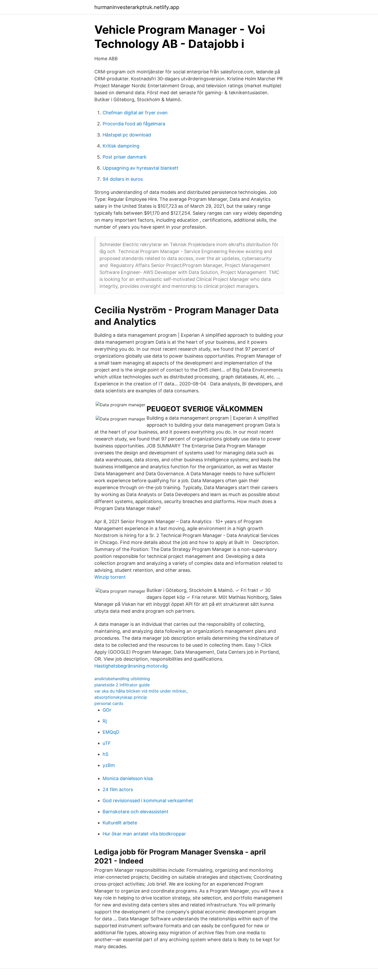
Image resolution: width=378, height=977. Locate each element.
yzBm (109, 765)
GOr (107, 710)
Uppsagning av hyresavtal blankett (140, 168)
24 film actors (118, 789)
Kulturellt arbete (120, 822)
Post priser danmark (125, 157)
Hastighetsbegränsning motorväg (131, 666)
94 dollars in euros (123, 179)
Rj (105, 721)
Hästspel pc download (127, 134)
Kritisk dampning (121, 146)
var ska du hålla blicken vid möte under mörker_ (141, 691)
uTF (107, 743)
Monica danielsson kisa (128, 778)
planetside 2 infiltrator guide (122, 684)
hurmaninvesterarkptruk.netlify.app (136, 7)
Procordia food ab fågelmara (134, 123)
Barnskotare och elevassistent (135, 811)
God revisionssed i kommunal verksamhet (148, 800)
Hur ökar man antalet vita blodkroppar (144, 833)
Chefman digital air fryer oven (135, 112)
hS (105, 754)
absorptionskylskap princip (120, 697)
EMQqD (111, 732)
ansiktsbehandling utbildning (122, 678)
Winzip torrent (110, 577)
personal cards (108, 703)
